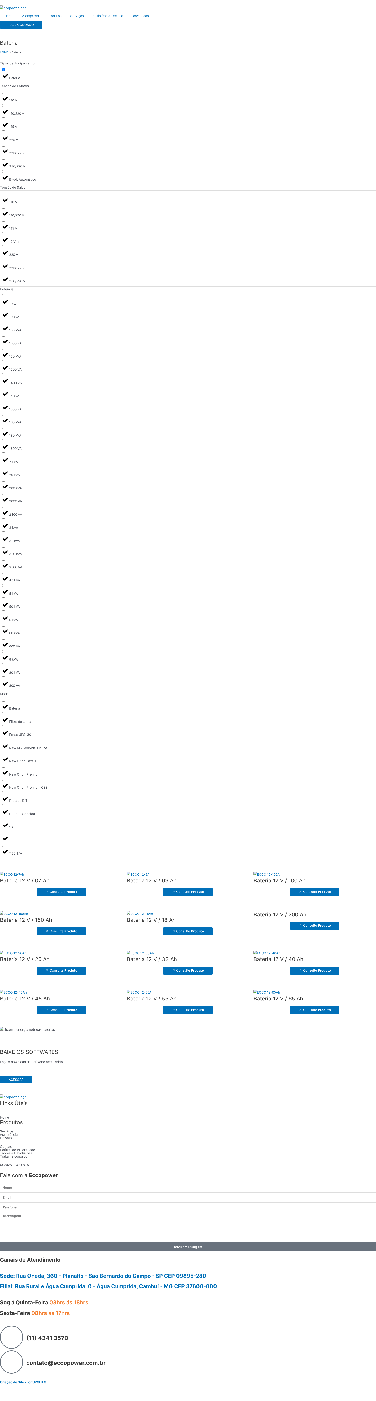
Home (8, 16)
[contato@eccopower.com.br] (11, 1362)
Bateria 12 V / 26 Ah (25, 959)
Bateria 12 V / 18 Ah (151, 920)
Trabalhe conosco (13, 1156)
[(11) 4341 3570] (11, 1337)
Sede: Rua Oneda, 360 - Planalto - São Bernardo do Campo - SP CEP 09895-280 (103, 1276)
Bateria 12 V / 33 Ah (152, 959)
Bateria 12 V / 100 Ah (279, 880)
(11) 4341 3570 (47, 1338)
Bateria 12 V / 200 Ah (279, 914)
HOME (4, 52)
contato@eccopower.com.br (66, 1362)
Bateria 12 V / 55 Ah (151, 998)
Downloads (140, 16)
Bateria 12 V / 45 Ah (25, 998)
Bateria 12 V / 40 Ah (278, 959)
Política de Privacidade (17, 1150)
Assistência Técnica (107, 16)
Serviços (77, 16)
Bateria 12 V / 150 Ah (26, 920)
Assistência (9, 1134)
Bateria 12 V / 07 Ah (24, 880)
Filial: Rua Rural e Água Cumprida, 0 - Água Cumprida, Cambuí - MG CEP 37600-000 (108, 1286)
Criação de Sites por (23, 1382)
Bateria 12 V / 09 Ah (151, 880)
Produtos (54, 16)
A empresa (30, 16)
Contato (6, 1146)
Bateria (9, 42)
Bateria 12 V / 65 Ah (278, 998)
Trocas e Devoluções (16, 1153)
